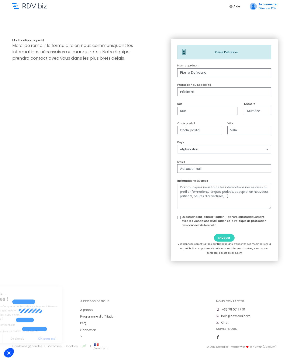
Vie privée (55, 346)
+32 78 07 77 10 (233, 309)
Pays (180, 142)
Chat (225, 323)
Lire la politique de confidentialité (27, 324)
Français (100, 348)
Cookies (72, 346)
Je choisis (48, 338)
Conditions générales (27, 346)
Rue (179, 104)
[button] (9, 353)
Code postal (186, 123)
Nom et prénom (188, 65)
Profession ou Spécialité (194, 85)
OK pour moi (78, 338)
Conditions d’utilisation (210, 221)
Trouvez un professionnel (29, 6)
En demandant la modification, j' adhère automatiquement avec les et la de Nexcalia (224, 221)
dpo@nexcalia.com (230, 253)
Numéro (249, 104)
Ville (230, 123)
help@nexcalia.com (236, 316)
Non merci (19, 338)
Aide (236, 6)
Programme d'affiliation (97, 316)
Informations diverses (192, 181)
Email (181, 162)
